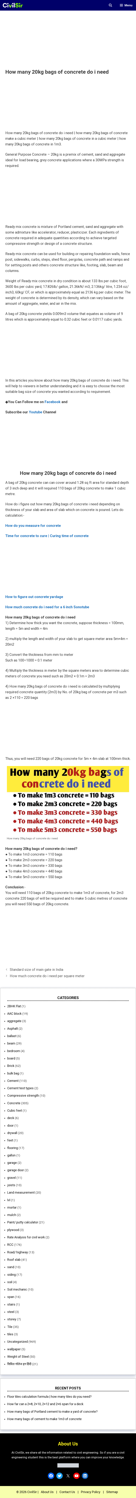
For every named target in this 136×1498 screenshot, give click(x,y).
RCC (10, 1244)
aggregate (14, 1021)
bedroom (13, 1051)
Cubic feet (14, 1110)
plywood (13, 1230)
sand (10, 1267)
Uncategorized (17, 1341)
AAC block (14, 1013)
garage (12, 1163)
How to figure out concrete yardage (34, 597)
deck (10, 1118)
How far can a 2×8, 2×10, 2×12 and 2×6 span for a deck (45, 1404)
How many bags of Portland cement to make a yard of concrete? (52, 1411)
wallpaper (14, 1349)
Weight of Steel (18, 1356)
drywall (12, 1133)
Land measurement (21, 1192)
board (11, 1058)
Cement (13, 1081)
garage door (15, 1170)
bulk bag (13, 1073)
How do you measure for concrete (33, 525)
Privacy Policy (90, 1492)
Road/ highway (17, 1252)
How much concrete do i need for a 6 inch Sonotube (47, 607)
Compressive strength (23, 1095)
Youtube (35, 412)
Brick (10, 1066)
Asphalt (12, 1028)
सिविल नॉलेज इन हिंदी (19, 1364)
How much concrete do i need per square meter (47, 976)
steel (10, 1312)
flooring (12, 1148)
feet (10, 1140)
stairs (11, 1304)
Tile (9, 1327)
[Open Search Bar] (110, 5)
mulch (11, 1215)
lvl (8, 1200)
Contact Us (67, 1492)
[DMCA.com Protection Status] (68, 1466)
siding (11, 1274)
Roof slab (14, 1259)
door (10, 1125)
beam (11, 1043)
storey (11, 1319)
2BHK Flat (14, 1006)
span (10, 1297)
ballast (11, 1036)
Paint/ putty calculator (22, 1222)
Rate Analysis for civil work (26, 1237)
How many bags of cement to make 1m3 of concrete (44, 1419)
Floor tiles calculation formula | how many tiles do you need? (49, 1396)
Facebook (53, 402)
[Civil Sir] (14, 5)
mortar (12, 1207)
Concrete (13, 1103)
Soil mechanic (17, 1289)
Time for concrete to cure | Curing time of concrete (47, 536)
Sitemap (112, 1492)
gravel (11, 1178)
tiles (10, 1334)
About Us (47, 1492)
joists (11, 1185)
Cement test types (20, 1088)
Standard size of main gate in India (36, 969)
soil (9, 1282)
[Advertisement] (68, 35)
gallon (11, 1155)
